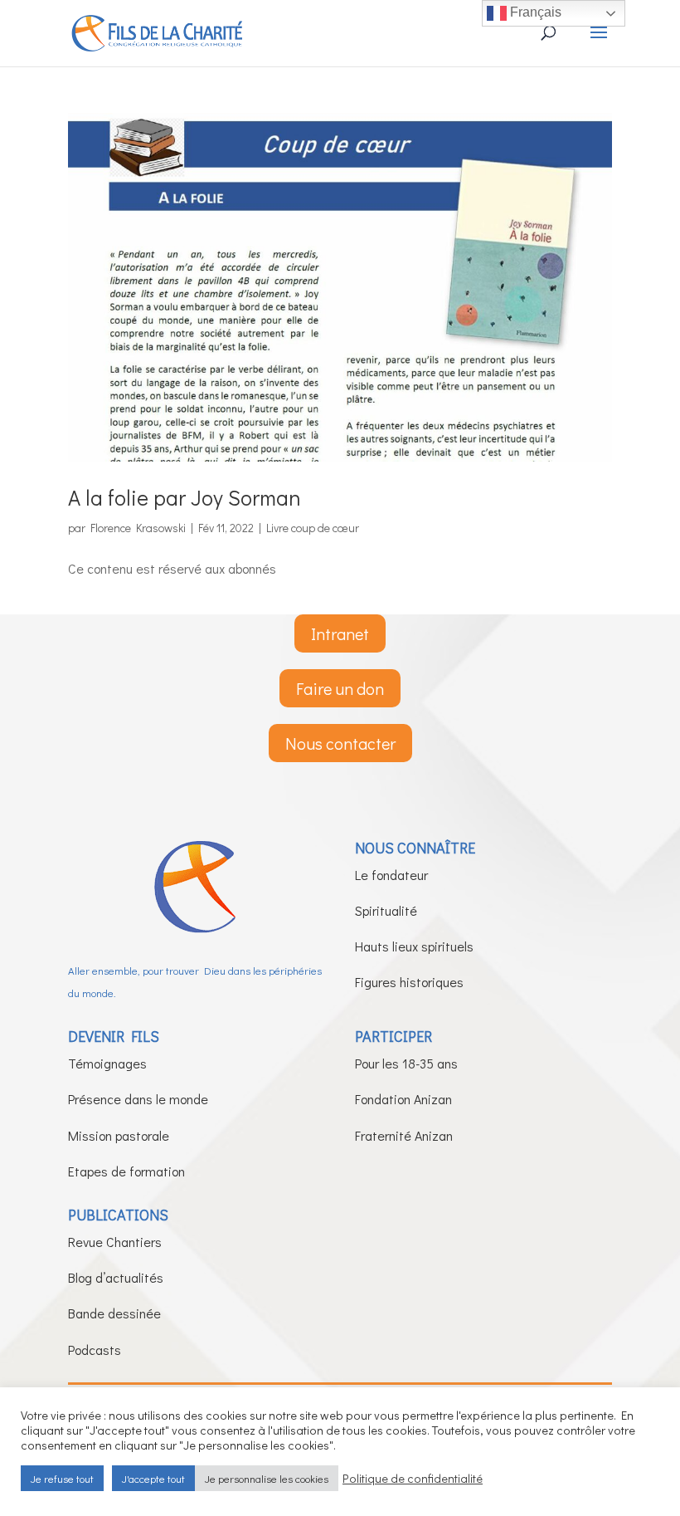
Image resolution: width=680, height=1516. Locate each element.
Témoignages (107, 1063)
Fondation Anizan (403, 1099)
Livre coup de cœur (312, 527)
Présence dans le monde (138, 1099)
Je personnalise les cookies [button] (266, 1478)
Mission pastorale (118, 1135)
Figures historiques (409, 981)
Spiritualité (386, 910)
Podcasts (94, 1349)
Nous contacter (340, 743)
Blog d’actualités (115, 1277)
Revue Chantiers (115, 1241)
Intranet (340, 633)
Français (534, 12)
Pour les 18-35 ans (406, 1063)
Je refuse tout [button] (62, 1478)
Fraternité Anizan (404, 1135)
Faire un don (340, 688)
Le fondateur (391, 874)
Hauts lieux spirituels (414, 946)
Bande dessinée (114, 1313)
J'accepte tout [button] (153, 1478)
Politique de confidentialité (412, 1478)
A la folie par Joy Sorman (184, 497)
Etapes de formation (126, 1171)
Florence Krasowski (138, 527)
